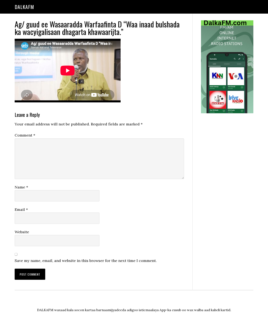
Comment (25, 135)
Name (21, 187)
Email (21, 209)
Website (22, 231)
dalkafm (24, 6)
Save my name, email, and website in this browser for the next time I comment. (86, 260)
